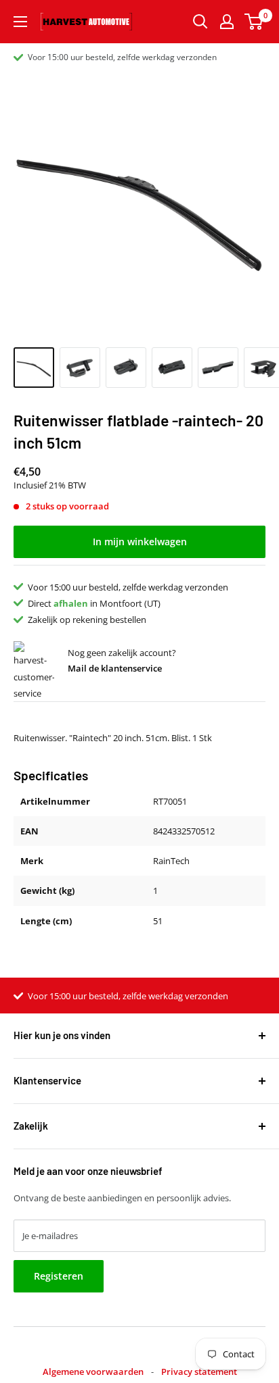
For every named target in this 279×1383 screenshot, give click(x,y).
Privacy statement (199, 1371)
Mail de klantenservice (115, 668)
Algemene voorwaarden (93, 1371)
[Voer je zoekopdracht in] (200, 21)
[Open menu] (20, 21)
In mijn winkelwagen (140, 541)
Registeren (58, 1275)
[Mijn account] (227, 21)
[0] (254, 22)
